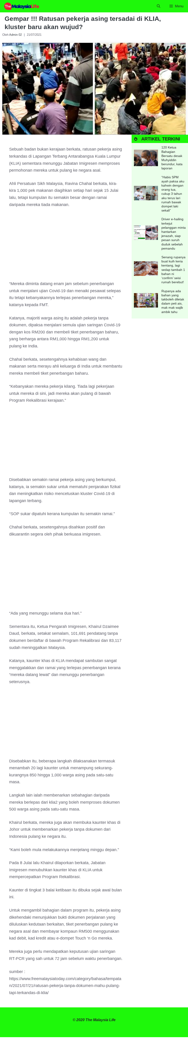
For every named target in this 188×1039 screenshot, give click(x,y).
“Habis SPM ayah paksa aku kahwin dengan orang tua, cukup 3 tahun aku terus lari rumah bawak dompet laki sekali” (172, 193)
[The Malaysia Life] (21, 6)
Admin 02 (15, 34)
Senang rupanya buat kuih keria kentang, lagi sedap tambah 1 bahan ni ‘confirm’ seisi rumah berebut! (173, 269)
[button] (158, 6)
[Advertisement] (65, 246)
